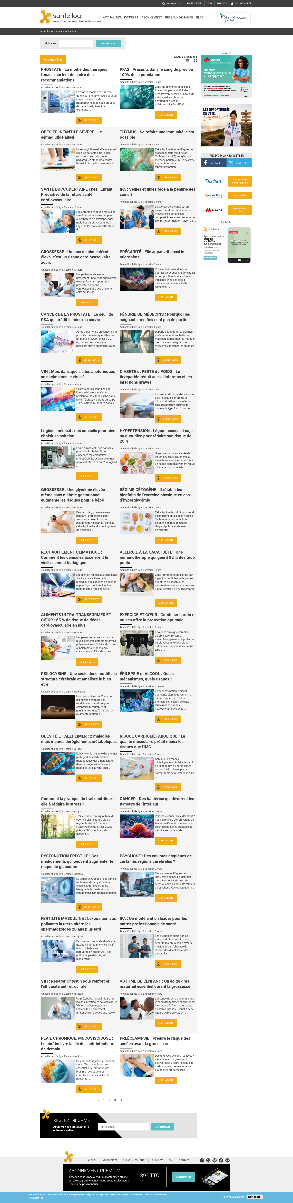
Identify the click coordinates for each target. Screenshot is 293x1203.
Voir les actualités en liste (187, 61)
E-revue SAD (194, 3)
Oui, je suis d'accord (233, 1197)
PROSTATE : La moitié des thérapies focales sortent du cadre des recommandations (74, 74)
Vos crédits (240, 195)
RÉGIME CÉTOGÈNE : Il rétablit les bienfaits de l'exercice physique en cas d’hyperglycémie (155, 495)
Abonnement (151, 17)
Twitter (208, 1159)
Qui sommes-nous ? (134, 1160)
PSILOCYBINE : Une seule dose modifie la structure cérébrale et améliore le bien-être (79, 679)
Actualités (112, 17)
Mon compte (243, 3)
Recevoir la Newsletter (227, 155)
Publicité (157, 1160)
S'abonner (162, 1126)
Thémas (222, 3)
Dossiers (131, 17)
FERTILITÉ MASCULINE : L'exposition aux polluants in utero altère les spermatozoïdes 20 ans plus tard (78, 923)
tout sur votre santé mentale (240, 181)
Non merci (254, 1196)
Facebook (202, 1159)
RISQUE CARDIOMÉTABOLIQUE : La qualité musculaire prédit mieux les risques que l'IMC (152, 741)
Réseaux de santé (179, 17)
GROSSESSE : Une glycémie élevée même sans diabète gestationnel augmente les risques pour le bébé (73, 495)
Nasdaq (223, 15)
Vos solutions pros (240, 210)
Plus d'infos (36, 1197)
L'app (209, 3)
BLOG (200, 17)
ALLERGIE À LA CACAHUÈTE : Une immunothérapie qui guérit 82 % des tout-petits (157, 557)
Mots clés (50, 43)
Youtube (227, 1159)
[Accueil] (46, 17)
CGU (171, 1160)
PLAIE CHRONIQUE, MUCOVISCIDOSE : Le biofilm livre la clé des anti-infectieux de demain (77, 1043)
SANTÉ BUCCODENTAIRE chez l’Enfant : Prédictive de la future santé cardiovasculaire (78, 194)
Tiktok (221, 1159)
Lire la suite (91, 120)
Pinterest (214, 1159)
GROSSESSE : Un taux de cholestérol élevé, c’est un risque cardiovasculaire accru (76, 257)
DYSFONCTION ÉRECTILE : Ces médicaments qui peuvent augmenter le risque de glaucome (77, 861)
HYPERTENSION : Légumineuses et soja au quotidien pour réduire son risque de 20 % (156, 436)
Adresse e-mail (107, 1121)
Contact (184, 1160)
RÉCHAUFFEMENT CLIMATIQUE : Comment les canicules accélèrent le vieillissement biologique (74, 557)
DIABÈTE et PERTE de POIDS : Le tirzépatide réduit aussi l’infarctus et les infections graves (156, 376)
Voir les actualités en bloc (195, 61)
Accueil (44, 31)
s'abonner (183, 1177)
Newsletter (110, 1160)
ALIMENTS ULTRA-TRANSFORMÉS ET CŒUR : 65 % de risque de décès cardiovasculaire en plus (76, 620)
